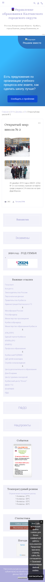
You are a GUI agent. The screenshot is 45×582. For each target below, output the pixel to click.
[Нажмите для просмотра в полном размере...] (22, 147)
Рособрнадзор (11, 315)
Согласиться (35, 576)
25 (25, 112)
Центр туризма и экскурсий (16, 377)
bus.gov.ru (9, 289)
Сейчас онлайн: (23, 524)
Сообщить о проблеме (22, 99)
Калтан (22, 545)
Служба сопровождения (15, 363)
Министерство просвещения (17, 319)
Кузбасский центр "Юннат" (16, 381)
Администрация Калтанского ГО (18, 304)
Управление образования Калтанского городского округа (22, 14)
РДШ (7, 393)
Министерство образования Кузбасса (21, 326)
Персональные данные (14, 296)
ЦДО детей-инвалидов (14, 359)
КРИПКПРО (10, 341)
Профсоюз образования (15, 348)
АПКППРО (9, 333)
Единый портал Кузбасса (15, 337)
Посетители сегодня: (22, 528)
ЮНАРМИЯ (9, 389)
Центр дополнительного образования (20, 369)
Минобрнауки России (14, 311)
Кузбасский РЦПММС (14, 355)
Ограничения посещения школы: (22, 494)
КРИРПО (8, 345)
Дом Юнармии (11, 373)
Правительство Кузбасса (15, 300)
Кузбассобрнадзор (13, 322)
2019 (12, 112)
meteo (22, 555)
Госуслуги (9, 285)
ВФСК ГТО (9, 385)
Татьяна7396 (20, 202)
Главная (5, 112)
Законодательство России (16, 293)
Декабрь (19, 112)
